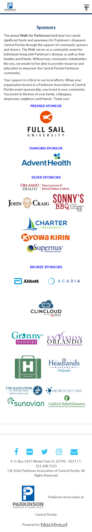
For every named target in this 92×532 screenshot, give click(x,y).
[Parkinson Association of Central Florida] (10, 8)
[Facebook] (16, 451)
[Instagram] (59, 451)
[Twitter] (44, 451)
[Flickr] (30, 451)
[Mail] (74, 451)
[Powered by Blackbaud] (55, 525)
